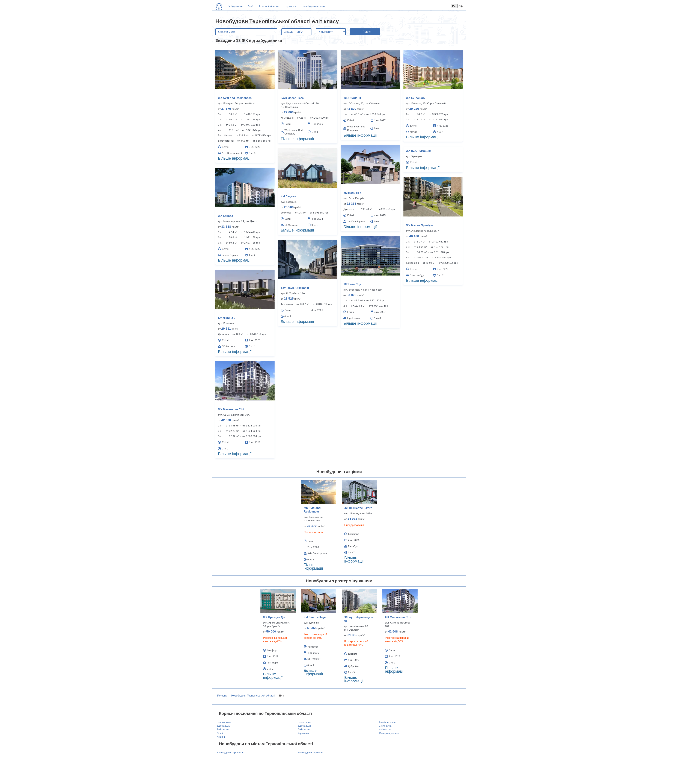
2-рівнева (303, 733)
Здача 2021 (304, 725)
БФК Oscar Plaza (292, 97)
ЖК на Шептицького (358, 508)
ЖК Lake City (352, 284)
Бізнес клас (304, 722)
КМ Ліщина (288, 196)
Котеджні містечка (268, 6)
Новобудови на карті (313, 6)
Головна (222, 695)
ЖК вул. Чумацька (418, 150)
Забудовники (235, 6)
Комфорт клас (387, 722)
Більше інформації (234, 158)
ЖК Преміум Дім (274, 617)
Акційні (221, 736)
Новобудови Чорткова (310, 752)
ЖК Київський (416, 97)
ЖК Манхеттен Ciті (231, 409)
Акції (250, 6)
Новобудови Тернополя (230, 752)
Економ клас (224, 722)
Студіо (220, 733)
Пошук (366, 31)
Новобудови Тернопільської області (253, 695)
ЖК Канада (225, 215)
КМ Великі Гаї (352, 192)
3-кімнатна (304, 729)
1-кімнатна (385, 725)
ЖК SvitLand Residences (235, 97)
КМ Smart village (315, 617)
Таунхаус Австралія (295, 287)
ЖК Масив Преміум (419, 225)
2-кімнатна (223, 729)
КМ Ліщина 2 (226, 317)
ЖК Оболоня (352, 97)
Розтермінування (389, 733)
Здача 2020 (223, 725)
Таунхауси (290, 6)
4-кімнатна (385, 729)
